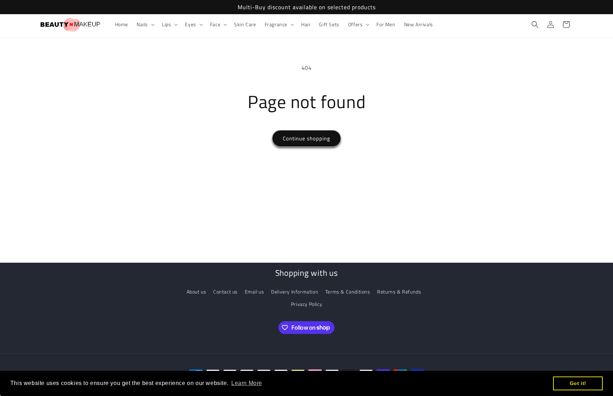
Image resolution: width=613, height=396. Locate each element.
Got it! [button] (578, 383)
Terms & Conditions (347, 291)
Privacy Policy (306, 304)
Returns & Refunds (399, 291)
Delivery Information (294, 291)
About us (196, 291)
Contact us (225, 291)
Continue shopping (306, 138)
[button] (145, 24)
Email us (254, 291)
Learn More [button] (246, 383)
